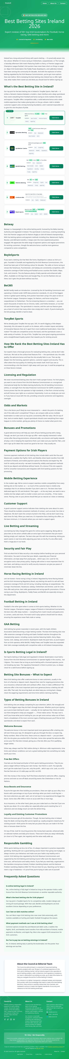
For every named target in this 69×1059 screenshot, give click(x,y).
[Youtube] (14, 1019)
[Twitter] (8, 1019)
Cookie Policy (38, 1054)
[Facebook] (5, 1019)
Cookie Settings (48, 1054)
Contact (62, 3)
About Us (53, 3)
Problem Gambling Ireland (55, 1046)
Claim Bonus (55, 118)
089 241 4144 (40, 1048)
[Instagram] (11, 1019)
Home (45, 3)
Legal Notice (20, 1054)
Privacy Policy (29, 1054)
